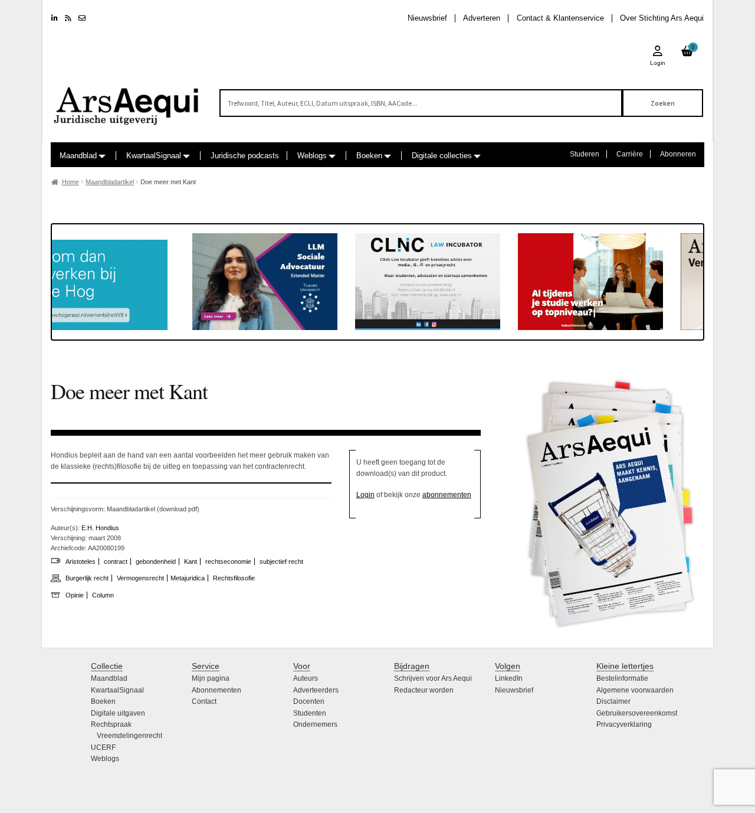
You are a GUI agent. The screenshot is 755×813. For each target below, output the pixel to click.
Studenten (309, 713)
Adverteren (481, 18)
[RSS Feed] (68, 18)
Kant (190, 561)
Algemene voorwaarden (635, 690)
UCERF (103, 747)
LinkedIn (509, 678)
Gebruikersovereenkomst (636, 713)
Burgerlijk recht (87, 578)
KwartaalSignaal (153, 155)
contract (115, 561)
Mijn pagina (210, 678)
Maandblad (78, 155)
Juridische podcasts (245, 155)
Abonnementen (216, 690)
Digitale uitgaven (118, 713)
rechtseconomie (228, 561)
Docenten (308, 701)
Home (70, 181)
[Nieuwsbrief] (82, 18)
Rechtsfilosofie (234, 578)
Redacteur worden (424, 690)
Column (103, 595)
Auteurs (305, 678)
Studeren (584, 154)
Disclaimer (613, 701)
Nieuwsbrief (427, 18)
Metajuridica (187, 578)
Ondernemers (315, 724)
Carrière (629, 154)
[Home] (127, 100)
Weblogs (312, 155)
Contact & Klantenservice (560, 18)
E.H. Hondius (100, 527)
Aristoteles (80, 561)
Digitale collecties (442, 155)
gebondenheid (156, 561)
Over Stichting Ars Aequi (662, 18)
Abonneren (678, 154)
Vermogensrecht (140, 578)
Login (365, 495)
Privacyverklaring (624, 724)
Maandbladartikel (110, 181)
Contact (204, 701)
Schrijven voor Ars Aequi (433, 678)
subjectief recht (281, 561)
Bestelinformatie (622, 678)
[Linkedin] (54, 18)
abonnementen (446, 495)
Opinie (74, 595)
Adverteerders (316, 690)
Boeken (369, 155)
